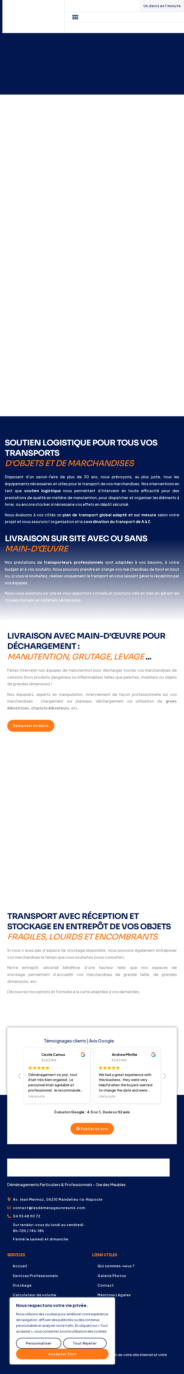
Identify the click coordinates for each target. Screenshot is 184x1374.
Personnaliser (39, 1343)
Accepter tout (62, 1354)
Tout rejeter (85, 1343)
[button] (75, 17)
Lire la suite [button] (36, 1096)
